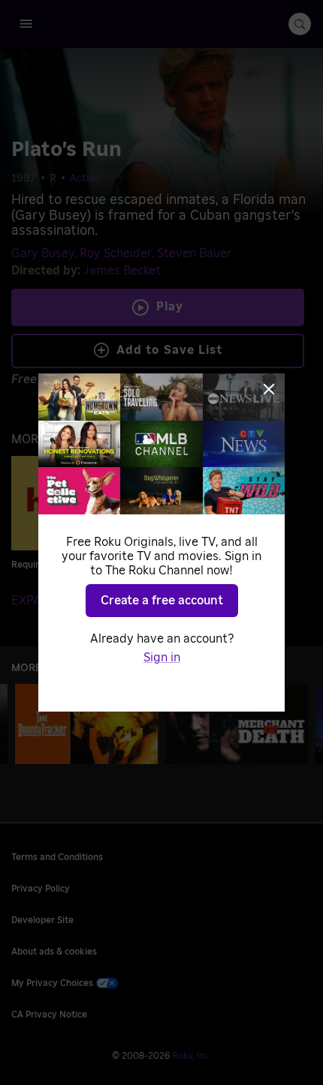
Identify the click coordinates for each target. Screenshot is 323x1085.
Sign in (161, 658)
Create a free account (162, 601)
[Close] (269, 389)
